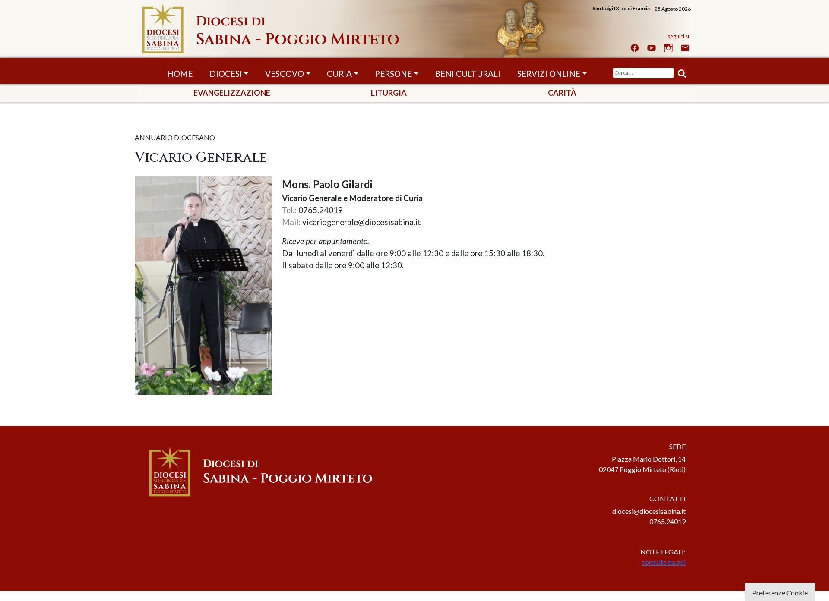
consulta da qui (664, 562)
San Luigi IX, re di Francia (621, 8)
